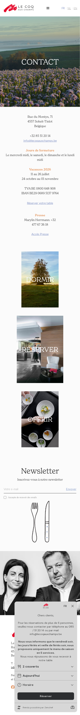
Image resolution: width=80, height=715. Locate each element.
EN (75, 8)
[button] (48, 8)
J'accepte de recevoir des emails (22, 497)
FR (63, 8)
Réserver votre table (40, 203)
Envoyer (71, 489)
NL (69, 8)
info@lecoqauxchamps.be (40, 140)
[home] (18, 8)
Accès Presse (40, 234)
